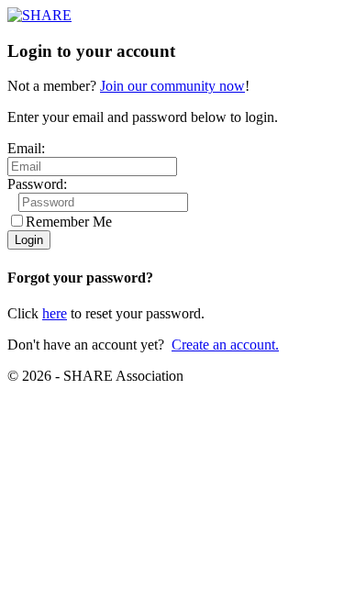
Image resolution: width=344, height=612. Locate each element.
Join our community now (172, 86)
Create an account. (225, 344)
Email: (26, 148)
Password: (37, 184)
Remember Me (69, 221)
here (54, 313)
